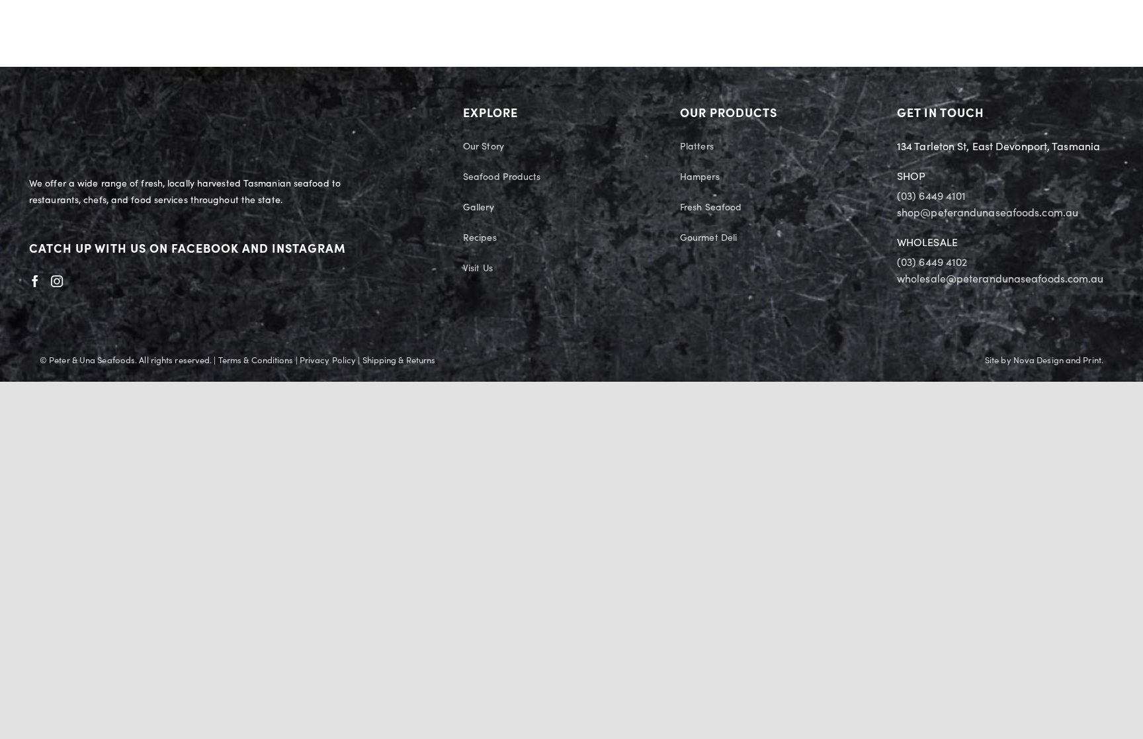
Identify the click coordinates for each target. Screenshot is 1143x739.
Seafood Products (502, 177)
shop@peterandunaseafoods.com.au (987, 213)
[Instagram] (57, 281)
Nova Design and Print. (1058, 360)
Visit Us (478, 268)
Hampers (700, 177)
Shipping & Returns (399, 360)
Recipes (480, 238)
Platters (697, 147)
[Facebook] (35, 281)
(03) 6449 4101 (931, 196)
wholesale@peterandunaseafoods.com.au (1000, 279)
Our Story (483, 147)
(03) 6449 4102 (932, 263)
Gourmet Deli (708, 238)
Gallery (478, 207)
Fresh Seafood (710, 207)
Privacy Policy (328, 360)
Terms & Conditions (256, 360)
